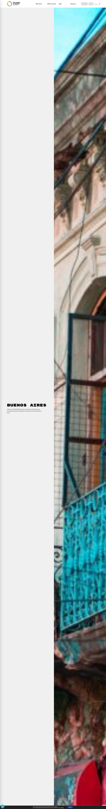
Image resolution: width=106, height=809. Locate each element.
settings (62, 807)
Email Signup (84, 3)
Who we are (39, 3)
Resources (73, 3)
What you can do (51, 3)
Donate (90, 3)
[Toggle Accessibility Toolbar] (2, 806)
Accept (70, 807)
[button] (99, 4)
